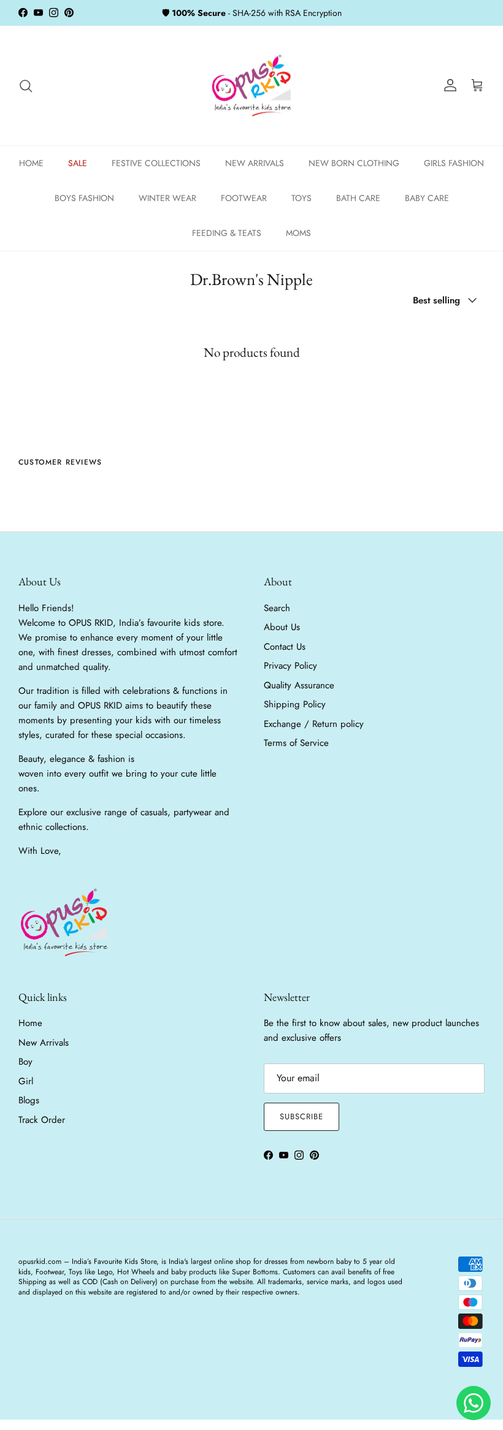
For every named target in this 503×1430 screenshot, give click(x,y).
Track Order (41, 1120)
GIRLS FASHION (454, 163)
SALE (77, 163)
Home (30, 1023)
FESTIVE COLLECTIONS (156, 163)
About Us (282, 627)
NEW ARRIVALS (254, 163)
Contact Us (284, 646)
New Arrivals (43, 1042)
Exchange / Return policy (314, 724)
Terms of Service (296, 743)
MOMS (298, 233)
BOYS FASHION (84, 198)
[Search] (25, 85)
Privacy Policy (290, 665)
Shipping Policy (295, 704)
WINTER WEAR (167, 198)
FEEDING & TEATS (226, 233)
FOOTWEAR (244, 198)
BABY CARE (427, 198)
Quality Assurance (299, 685)
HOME (31, 163)
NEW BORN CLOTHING (354, 163)
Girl (25, 1081)
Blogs (28, 1100)
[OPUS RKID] (251, 86)
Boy (25, 1061)
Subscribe (301, 1116)
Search (277, 608)
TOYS (301, 198)
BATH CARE (358, 198)
